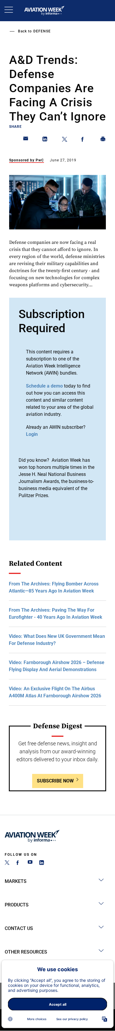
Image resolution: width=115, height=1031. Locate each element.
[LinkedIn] (41, 863)
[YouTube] (30, 863)
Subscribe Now (55, 781)
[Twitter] (7, 863)
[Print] (103, 140)
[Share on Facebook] (83, 140)
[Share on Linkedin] (45, 140)
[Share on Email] (26, 140)
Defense (42, 31)
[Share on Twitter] (64, 140)
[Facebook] (18, 863)
